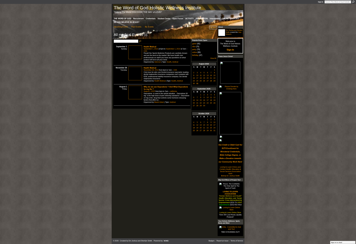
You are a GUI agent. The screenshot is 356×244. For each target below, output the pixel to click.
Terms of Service (237, 241)
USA (145, 51)
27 (208, 81)
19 (204, 78)
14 (211, 75)
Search (353, 2)
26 (204, 81)
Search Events (140, 41)
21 (211, 78)
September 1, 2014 (173, 49)
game (194, 44)
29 (214, 81)
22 (214, 78)
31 (197, 83)
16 (194, 78)
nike (194, 47)
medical (175, 62)
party (194, 49)
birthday (195, 55)
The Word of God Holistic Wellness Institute (157, 7)
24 (197, 81)
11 (201, 75)
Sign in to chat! (336, 242)
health (169, 62)
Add (214, 27)
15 (214, 75)
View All (213, 58)
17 (197, 78)
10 (197, 75)
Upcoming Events (121, 27)
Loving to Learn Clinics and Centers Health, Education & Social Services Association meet (230, 170)
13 (208, 75)
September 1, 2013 (151, 49)
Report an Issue (222, 241)
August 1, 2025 (149, 91)
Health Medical (150, 47)
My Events (149, 27)
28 (211, 81)
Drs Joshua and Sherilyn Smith (140, 241)
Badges (211, 241)
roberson (157, 62)
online (194, 52)
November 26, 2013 (151, 70)
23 (194, 81)
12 (204, 75)
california (173, 91)
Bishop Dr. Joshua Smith (230, 176)
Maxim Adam (159, 102)
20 (208, 78)
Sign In (320, 2)
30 (194, 83)
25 (201, 81)
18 (201, 78)
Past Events (136, 27)
